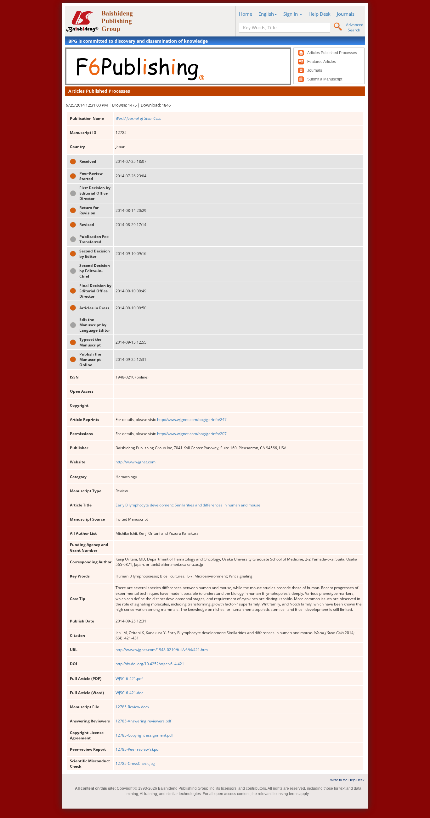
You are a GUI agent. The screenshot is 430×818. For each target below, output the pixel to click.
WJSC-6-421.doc (129, 692)
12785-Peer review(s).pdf (138, 749)
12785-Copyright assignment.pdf (144, 735)
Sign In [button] (291, 14)
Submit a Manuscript (324, 79)
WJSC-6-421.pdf (129, 678)
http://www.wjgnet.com (136, 462)
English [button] (266, 14)
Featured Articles (321, 61)
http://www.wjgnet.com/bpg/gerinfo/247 (192, 419)
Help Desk (319, 14)
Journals (345, 14)
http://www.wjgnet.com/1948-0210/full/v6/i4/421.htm (162, 649)
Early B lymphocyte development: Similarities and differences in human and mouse (188, 505)
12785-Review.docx (132, 707)
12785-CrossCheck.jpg (135, 763)
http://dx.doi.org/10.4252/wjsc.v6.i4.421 (150, 663)
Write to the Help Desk (347, 780)
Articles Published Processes (332, 53)
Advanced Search (354, 27)
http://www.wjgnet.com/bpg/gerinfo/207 (192, 433)
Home (245, 14)
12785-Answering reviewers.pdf (143, 721)
